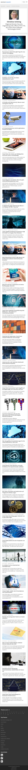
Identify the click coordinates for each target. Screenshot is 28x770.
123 (8, 714)
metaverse (3, 744)
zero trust (3, 734)
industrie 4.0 (3, 736)
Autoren (8, 6)
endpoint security (4, 749)
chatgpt (2, 742)
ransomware (3, 722)
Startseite (3, 6)
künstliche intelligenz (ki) (6, 720)
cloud (2, 724)
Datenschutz (13, 769)
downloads (3, 732)
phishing (3, 740)
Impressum (14, 767)
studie (2, 728)
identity (2, 730)
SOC (2, 726)
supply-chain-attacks (5, 738)
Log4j (2, 746)
